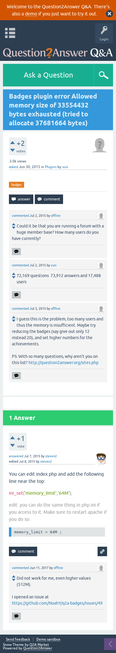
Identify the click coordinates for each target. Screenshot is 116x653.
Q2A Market (39, 645)
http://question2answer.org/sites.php (63, 362)
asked (13, 167)
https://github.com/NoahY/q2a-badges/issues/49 (57, 603)
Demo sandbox (48, 639)
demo (31, 13)
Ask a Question (48, 75)
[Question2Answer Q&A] (58, 50)
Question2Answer (37, 648)
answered (16, 456)
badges (16, 184)
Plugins (51, 167)
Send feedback (18, 639)
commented (20, 215)
